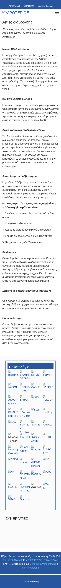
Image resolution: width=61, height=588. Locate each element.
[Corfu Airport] (25, 451)
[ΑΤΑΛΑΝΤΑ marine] (13, 401)
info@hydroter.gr (45, 6)
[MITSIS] (36, 377)
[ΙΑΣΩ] (48, 476)
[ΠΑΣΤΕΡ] (13, 489)
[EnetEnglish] (48, 414)
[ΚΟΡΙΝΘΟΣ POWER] (25, 389)
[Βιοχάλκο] (13, 377)
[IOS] (48, 464)
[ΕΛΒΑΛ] (25, 401)
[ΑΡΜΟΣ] (48, 426)
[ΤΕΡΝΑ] (48, 377)
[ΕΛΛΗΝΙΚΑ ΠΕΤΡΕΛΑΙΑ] (25, 377)
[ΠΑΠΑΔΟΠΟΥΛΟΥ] (36, 476)
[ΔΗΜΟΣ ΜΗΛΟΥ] (36, 464)
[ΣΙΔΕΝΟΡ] (25, 439)
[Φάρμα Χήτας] (36, 439)
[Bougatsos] (36, 451)
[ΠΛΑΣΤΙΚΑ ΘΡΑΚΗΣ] (25, 476)
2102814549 (14, 6)
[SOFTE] (36, 426)
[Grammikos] (25, 501)
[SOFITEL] (48, 439)
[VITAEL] (13, 501)
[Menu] (57, 13)
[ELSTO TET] (48, 451)
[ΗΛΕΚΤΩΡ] (48, 389)
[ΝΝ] (13, 476)
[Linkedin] (33, 3)
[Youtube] (28, 3)
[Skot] (36, 414)
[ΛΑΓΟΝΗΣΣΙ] (13, 389)
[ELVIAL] (25, 464)
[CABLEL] (36, 389)
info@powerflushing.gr (43, 564)
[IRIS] (36, 401)
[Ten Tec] (48, 489)
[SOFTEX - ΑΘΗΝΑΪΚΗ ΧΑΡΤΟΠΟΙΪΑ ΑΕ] (25, 426)
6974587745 (51, 560)
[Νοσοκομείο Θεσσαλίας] (13, 451)
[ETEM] (13, 464)
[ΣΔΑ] (13, 426)
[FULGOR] (48, 401)
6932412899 (28, 6)
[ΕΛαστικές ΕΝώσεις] (25, 414)
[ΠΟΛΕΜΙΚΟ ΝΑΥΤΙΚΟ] (25, 489)
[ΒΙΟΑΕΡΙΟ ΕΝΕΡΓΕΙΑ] (13, 414)
